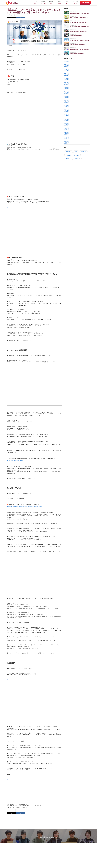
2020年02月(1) (67, 137)
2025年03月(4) (67, 80)
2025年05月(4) (67, 78)
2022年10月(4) (67, 118)
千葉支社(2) (68, 155)
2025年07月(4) (67, 75)
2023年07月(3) (67, 106)
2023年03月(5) (67, 111)
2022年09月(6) (67, 119)
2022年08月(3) (67, 120)
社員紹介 (59, 2)
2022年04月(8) (67, 125)
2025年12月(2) (67, 70)
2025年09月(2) (67, 73)
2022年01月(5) (67, 129)
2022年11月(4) (67, 116)
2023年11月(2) (67, 101)
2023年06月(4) (67, 107)
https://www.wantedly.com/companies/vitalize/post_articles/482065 (24, 506)
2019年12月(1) (67, 139)
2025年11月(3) (67, 71)
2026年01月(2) (67, 69)
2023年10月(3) (67, 102)
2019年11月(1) (67, 141)
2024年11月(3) (67, 86)
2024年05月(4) (67, 93)
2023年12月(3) (67, 100)
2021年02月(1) (67, 134)
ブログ (67, 2)
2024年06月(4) (67, 92)
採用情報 (75, 2)
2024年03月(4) (67, 96)
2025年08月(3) (67, 74)
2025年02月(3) (67, 82)
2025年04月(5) (67, 79)
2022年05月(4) (67, 124)
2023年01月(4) (67, 114)
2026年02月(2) (67, 68)
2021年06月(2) (67, 133)
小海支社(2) (83, 151)
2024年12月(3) (67, 84)
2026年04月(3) (67, 65)
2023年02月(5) (67, 113)
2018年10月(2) (67, 143)
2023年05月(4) (67, 109)
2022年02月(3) (67, 128)
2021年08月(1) (67, 132)
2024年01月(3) (67, 98)
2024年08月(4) (67, 89)
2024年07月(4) (67, 91)
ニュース (35, 2)
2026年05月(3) (67, 64)
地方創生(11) (69, 151)
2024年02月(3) (67, 97)
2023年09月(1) (67, 104)
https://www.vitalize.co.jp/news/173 (16, 460)
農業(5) (76, 151)
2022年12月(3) (67, 115)
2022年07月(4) (67, 122)
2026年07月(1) (67, 61)
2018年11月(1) (67, 142)
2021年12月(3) (67, 131)
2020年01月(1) (67, 138)
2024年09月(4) (67, 88)
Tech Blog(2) (69, 158)
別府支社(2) (76, 155)
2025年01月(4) (67, 83)
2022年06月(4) (67, 123)
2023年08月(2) (67, 105)
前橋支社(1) (77, 158)
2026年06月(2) (67, 62)
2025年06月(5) (67, 77)
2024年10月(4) (67, 87)
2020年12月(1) (67, 136)
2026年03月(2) (67, 66)
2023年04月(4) (67, 110)
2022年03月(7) (67, 127)
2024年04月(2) (67, 95)
